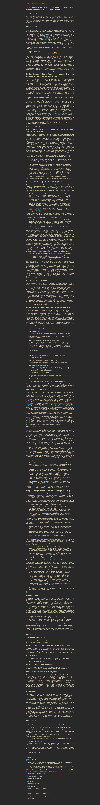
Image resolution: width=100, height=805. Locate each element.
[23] (53, 584)
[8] (67, 226)
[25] (68, 623)
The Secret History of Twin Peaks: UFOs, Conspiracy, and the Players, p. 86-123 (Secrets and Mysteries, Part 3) (50, 120)
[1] (50, 30)
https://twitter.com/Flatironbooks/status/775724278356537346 (48, 53)
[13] (29, 409)
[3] (56, 114)
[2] (47, 37)
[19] (34, 516)
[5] (50, 155)
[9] (47, 239)
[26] (44, 661)
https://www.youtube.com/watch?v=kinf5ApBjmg (51, 724)
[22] (36, 565)
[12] (65, 381)
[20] (33, 536)
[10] (52, 250)
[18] (40, 483)
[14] (31, 416)
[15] (34, 421)
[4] (49, 146)
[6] (66, 176)
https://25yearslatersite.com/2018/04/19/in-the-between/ (43, 771)
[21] (50, 557)
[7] (40, 211)
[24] (58, 604)
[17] (57, 456)
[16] (66, 433)
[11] (62, 259)
